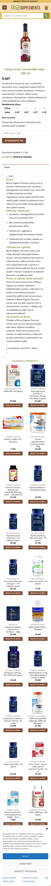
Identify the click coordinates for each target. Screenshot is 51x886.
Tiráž (46, 877)
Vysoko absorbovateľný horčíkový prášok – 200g (38, 443)
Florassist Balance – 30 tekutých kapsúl (38, 488)
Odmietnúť (25, 863)
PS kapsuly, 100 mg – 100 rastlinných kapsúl (13, 674)
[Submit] (46, 15)
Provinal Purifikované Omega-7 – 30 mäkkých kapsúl (13, 583)
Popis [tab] (7, 167)
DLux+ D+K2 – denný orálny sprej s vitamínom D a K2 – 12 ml (37, 768)
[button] (47, 828)
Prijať (25, 856)
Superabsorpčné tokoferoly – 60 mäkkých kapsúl (13, 538)
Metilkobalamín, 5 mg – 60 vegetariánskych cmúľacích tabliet (38, 675)
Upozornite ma (14, 140)
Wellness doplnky (22, 156)
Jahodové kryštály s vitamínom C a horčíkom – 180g (13, 629)
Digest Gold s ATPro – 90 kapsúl (38, 628)
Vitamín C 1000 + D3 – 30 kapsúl (13, 440)
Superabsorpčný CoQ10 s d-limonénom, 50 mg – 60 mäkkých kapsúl (38, 395)
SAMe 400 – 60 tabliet (13, 391)
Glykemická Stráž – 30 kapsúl (13, 765)
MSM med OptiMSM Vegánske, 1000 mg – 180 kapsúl (38, 720)
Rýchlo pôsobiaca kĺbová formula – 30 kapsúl (38, 538)
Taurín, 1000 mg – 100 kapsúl (38, 813)
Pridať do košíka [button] (13, 405)
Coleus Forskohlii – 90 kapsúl (37, 582)
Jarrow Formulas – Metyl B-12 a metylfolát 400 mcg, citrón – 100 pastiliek (13, 491)
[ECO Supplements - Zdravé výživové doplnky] (26, 7)
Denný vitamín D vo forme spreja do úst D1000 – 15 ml (13, 814)
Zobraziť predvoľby (25, 871)
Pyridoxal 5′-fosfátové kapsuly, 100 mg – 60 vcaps (13, 720)
